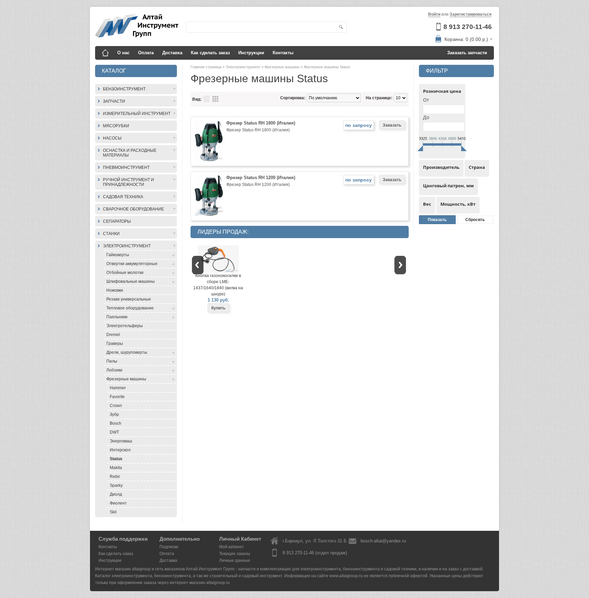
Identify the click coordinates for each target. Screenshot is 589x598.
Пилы (111, 361)
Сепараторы (117, 221)
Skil (113, 512)
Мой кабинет (231, 546)
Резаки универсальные (128, 299)
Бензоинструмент (124, 89)
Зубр (114, 414)
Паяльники (116, 317)
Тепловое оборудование (130, 308)
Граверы (114, 343)
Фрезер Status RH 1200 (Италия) (260, 177)
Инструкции (251, 52)
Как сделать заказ (210, 52)
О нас (123, 52)
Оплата (146, 52)
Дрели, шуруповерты (126, 352)
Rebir (115, 476)
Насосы (112, 138)
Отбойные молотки (125, 272)
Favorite (117, 396)
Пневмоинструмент (126, 167)
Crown (116, 405)
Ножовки (114, 290)
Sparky (116, 485)
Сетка (215, 99)
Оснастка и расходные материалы (129, 153)
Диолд (116, 494)
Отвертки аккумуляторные (131, 263)
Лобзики (114, 370)
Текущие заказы (234, 553)
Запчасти (114, 101)
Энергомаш (121, 441)
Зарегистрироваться (471, 14)
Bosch (115, 423)
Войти (434, 14)
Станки (111, 233)
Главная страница (207, 67)
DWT (114, 432)
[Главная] (105, 53)
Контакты (283, 52)
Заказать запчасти (467, 52)
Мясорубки (116, 125)
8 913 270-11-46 (467, 26)
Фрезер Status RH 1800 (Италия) (260, 123)
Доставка (172, 52)
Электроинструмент (127, 246)
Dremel (113, 334)
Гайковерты (117, 254)
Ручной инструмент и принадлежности (128, 182)
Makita (116, 467)
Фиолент (118, 503)
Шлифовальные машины (130, 281)
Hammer (118, 387)
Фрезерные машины (126, 379)
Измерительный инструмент (136, 113)
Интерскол (120, 450)
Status (116, 458)
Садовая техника (123, 196)
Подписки (169, 546)
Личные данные (234, 560)
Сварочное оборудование (133, 209)
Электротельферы (124, 325)
